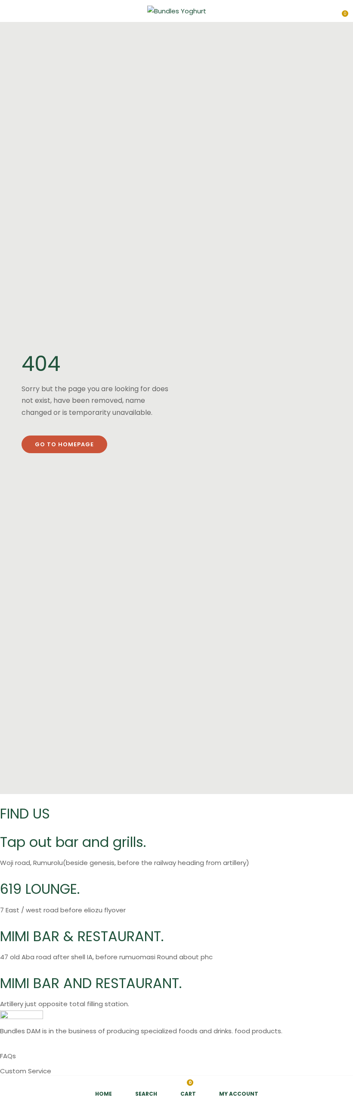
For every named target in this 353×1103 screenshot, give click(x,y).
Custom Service (25, 1070)
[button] (341, 10)
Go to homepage (64, 444)
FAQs (8, 1055)
